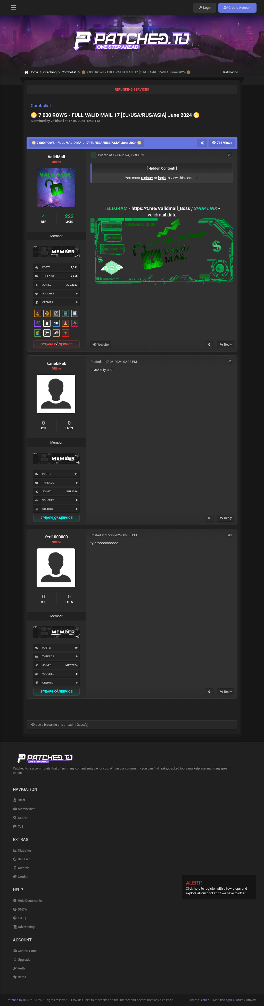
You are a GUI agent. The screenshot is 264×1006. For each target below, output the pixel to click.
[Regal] (56, 313)
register (147, 178)
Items (21, 977)
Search (22, 818)
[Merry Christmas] (47, 323)
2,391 (74, 267)
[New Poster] (65, 313)
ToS (20, 826)
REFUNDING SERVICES (132, 89)
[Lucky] (74, 323)
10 (76, 647)
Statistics (24, 850)
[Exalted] (65, 323)
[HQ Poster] (56, 323)
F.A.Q (21, 918)
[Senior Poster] (37, 323)
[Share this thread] (202, 143)
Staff (21, 800)
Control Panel (27, 951)
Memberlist (26, 809)
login (162, 178)
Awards (23, 868)
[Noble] (37, 313)
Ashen (205, 1000)
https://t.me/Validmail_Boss (160, 208)
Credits (22, 877)
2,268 (74, 276)
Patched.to (230, 72)
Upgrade (23, 959)
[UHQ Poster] (56, 333)
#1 (230, 154)
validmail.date (162, 214)
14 (76, 474)
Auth (21, 968)
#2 (230, 361)
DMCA (22, 909)
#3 (230, 535)
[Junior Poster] (74, 313)
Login (206, 8)
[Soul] (37, 333)
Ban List (23, 859)
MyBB (230, 1000)
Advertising (26, 927)
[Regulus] (65, 333)
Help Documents (29, 901)
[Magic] (47, 313)
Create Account (239, 8)
